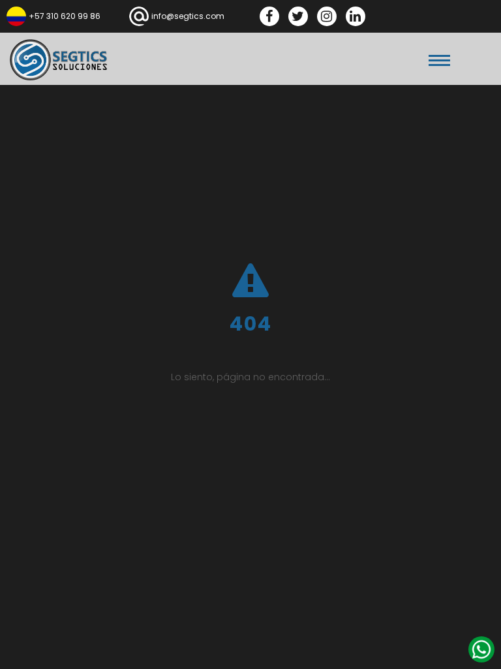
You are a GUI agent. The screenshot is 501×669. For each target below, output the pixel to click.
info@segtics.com (187, 16)
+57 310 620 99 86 (64, 16)
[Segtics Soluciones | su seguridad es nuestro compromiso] (59, 59)
